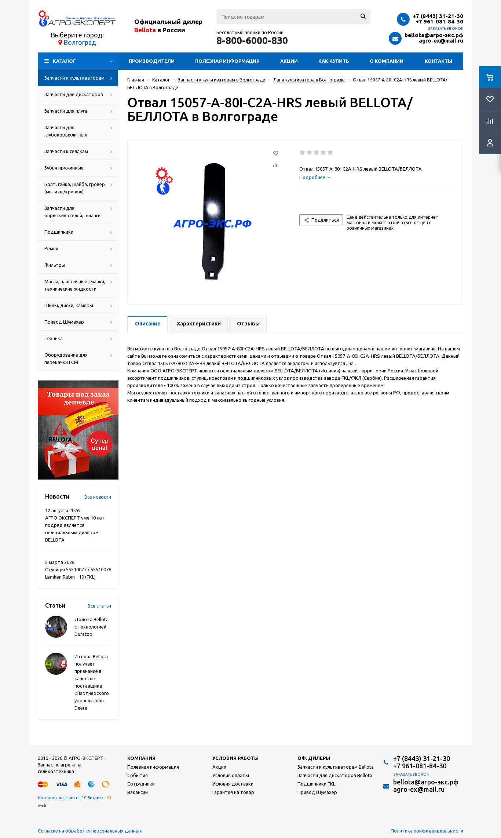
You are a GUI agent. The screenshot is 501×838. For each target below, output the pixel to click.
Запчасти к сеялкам (66, 151)
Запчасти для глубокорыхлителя (65, 131)
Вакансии (137, 792)
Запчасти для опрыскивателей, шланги (72, 211)
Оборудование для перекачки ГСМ (66, 358)
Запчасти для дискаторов (73, 94)
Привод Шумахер (64, 321)
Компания (141, 758)
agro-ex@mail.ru (441, 40)
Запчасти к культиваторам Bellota (335, 766)
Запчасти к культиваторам (74, 77)
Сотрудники (141, 783)
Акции (289, 60)
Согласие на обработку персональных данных (90, 830)
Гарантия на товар (233, 792)
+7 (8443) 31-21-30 (438, 16)
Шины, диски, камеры (68, 305)
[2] (309, 153)
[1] (302, 153)
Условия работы (235, 758)
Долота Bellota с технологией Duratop (91, 627)
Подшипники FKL (316, 783)
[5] (330, 153)
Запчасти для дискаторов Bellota (334, 775)
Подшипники (58, 231)
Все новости (97, 497)
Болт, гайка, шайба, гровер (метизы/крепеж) (74, 188)
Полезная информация (227, 60)
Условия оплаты (230, 775)
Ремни (51, 248)
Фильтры (54, 264)
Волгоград (79, 42)
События (137, 775)
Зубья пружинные (64, 167)
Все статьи (99, 606)
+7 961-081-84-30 (439, 21)
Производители (152, 60)
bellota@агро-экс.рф (434, 35)
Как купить (333, 60)
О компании (386, 60)
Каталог (64, 60)
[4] (323, 153)
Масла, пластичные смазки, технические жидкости (74, 285)
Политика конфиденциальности (427, 830)
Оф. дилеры (313, 758)
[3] (316, 153)
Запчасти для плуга (65, 110)
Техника (53, 338)
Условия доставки (232, 783)
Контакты (438, 60)
